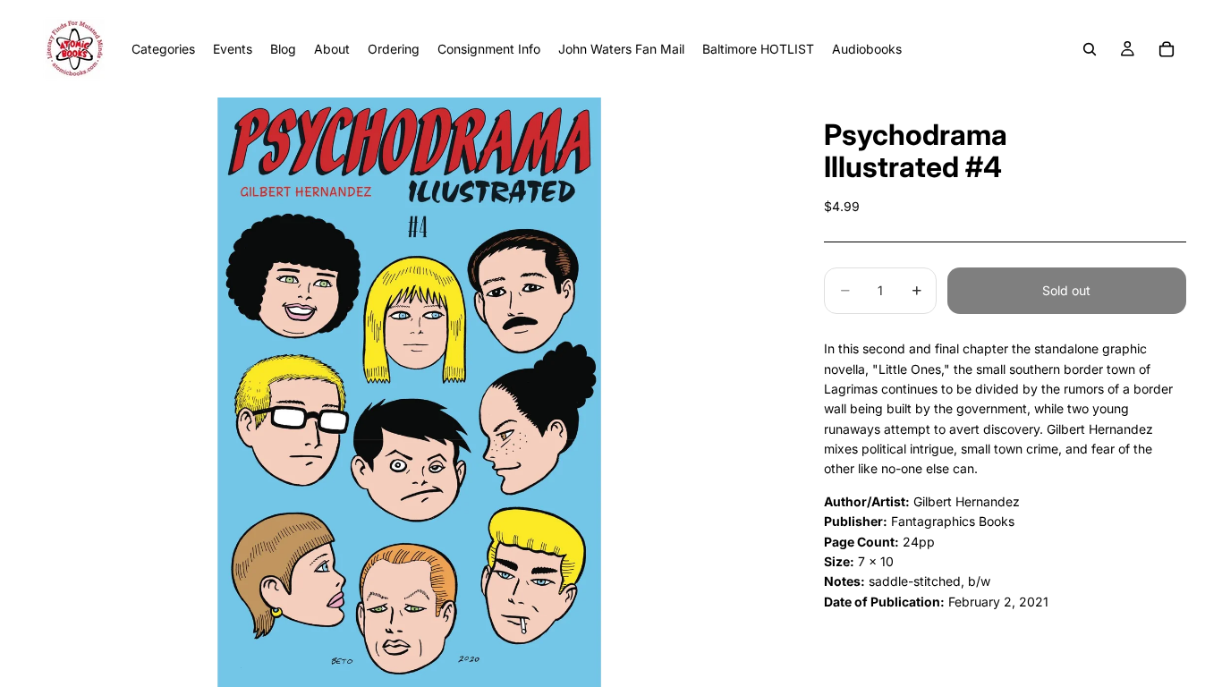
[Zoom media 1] (409, 392)
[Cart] (1166, 49)
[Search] (1089, 49)
